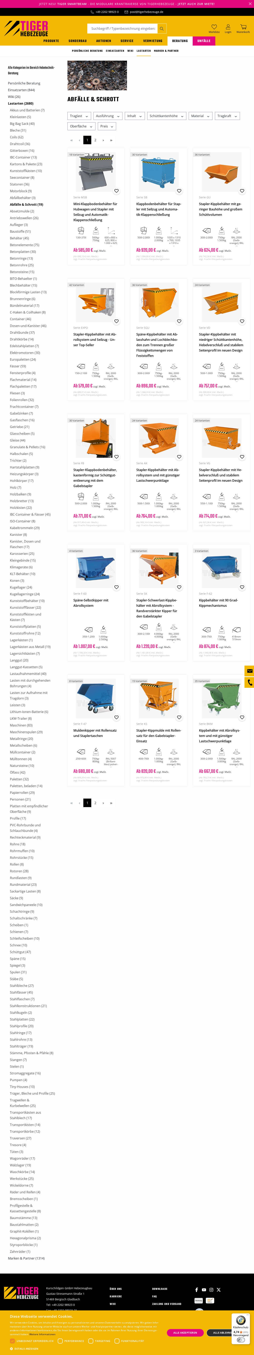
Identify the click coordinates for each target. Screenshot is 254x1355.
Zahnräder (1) (20, 1251)
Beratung (180, 41)
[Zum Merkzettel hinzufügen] (116, 191)
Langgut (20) (19, 660)
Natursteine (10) (22, 766)
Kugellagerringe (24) (25, 594)
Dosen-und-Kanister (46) (28, 326)
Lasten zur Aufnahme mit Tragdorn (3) (29, 695)
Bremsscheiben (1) (24, 1199)
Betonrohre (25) (22, 265)
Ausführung (105, 116)
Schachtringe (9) (22, 911)
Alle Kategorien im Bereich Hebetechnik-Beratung (31, 70)
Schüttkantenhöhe (164, 116)
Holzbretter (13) (22, 501)
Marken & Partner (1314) (26, 1258)
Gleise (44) (17, 440)
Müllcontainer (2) (22, 752)
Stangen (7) (18, 1060)
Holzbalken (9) (20, 494)
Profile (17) (18, 818)
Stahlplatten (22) (22, 1019)
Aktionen (103, 41)
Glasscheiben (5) (22, 433)
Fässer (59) (18, 366)
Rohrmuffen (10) (22, 851)
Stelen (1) (17, 1066)
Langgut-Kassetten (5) (26, 667)
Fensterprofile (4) (23, 373)
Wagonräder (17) (22, 1158)
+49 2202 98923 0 (107, 12)
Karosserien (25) (22, 553)
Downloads (160, 1289)
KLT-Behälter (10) (22, 574)
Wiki (113, 1304)
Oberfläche (78, 126)
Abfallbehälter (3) (23, 198)
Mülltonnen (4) (21, 759)
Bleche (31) (18, 130)
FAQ (154, 1297)
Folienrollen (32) (22, 400)
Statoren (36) (19, 184)
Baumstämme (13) (23, 1218)
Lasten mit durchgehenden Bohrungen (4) (30, 683)
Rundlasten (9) (21, 878)
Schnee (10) (18, 945)
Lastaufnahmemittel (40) (28, 674)
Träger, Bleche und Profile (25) (32, 1093)
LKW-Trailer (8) (21, 718)
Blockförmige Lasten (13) (28, 292)
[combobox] (122, 28)
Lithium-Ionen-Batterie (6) (29, 712)
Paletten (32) (19, 779)
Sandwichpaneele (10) (26, 905)
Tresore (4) (18, 1145)
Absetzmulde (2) (22, 211)
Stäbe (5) (16, 979)
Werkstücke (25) (22, 1178)
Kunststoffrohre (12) (25, 633)
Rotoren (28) (19, 871)
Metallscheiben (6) (23, 745)
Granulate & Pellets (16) (27, 447)
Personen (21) (20, 799)
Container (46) (20, 319)
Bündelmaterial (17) (24, 305)
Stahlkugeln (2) (21, 1012)
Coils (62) (16, 137)
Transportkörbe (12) (25, 1131)
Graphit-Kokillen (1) (24, 1231)
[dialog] (127, 1332)
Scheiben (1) (19, 925)
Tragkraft (224, 116)
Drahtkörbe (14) (22, 339)
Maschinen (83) (21, 725)
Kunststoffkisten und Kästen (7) (25, 617)
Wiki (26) (14, 97)
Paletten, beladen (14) (26, 786)
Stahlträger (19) (21, 1046)
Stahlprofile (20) (22, 1026)
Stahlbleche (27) (22, 985)
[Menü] (247, 1315)
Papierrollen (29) (22, 792)
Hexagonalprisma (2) (25, 1238)
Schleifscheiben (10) (24, 938)
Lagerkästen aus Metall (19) (30, 647)
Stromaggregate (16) (25, 1073)
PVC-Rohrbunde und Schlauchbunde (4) (25, 828)
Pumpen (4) (18, 1080)
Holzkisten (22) (21, 507)
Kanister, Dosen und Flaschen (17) (25, 544)
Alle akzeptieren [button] (185, 1332)
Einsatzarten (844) (21, 90)
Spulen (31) (18, 972)
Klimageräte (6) (21, 567)
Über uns (116, 1289)
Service (127, 41)
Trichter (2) (18, 460)
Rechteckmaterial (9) (25, 837)
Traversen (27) (20, 1138)
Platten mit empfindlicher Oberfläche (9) (29, 809)
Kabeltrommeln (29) (25, 528)
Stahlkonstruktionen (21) (28, 1006)
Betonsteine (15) (22, 272)
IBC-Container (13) (23, 157)
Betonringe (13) (21, 258)
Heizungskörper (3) (24, 474)
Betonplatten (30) (23, 251)
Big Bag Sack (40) (22, 123)
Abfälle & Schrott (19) (26, 204)
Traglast (76, 116)
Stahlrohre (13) (21, 1039)
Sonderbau (78, 41)
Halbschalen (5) (21, 454)
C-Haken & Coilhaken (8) (28, 312)
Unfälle (204, 41)
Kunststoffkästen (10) (26, 171)
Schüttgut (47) (20, 952)
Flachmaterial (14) (23, 379)
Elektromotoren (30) (25, 353)
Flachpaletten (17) (23, 386)
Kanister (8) (18, 534)
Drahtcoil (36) (20, 144)
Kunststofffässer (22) (25, 607)
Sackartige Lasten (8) (25, 891)
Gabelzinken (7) (21, 413)
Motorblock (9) (21, 191)
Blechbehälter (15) (23, 285)
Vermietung (153, 41)
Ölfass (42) (17, 772)
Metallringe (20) (21, 739)
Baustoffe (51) (20, 231)
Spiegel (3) (17, 965)
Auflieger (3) (19, 225)
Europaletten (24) (23, 359)
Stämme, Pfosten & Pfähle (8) (31, 1053)
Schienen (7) (19, 932)
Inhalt (132, 116)
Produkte (51, 41)
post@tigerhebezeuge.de (146, 12)
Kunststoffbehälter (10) (27, 601)
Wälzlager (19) (20, 1165)
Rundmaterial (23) (23, 884)
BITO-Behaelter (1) (23, 278)
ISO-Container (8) (22, 521)
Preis (104, 126)
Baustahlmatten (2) (24, 1224)
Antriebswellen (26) (24, 218)
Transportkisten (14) (25, 1125)
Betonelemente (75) (24, 245)
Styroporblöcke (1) (24, 1245)
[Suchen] (162, 28)
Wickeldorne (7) (21, 1185)
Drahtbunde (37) (22, 332)
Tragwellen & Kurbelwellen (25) (23, 1103)
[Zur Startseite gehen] (26, 28)
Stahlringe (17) (21, 1033)
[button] (85, 1349)
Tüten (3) (16, 1152)
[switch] (241, 1340)
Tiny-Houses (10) (22, 1087)
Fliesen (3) (17, 393)
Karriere (116, 1297)
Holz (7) (15, 487)
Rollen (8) (17, 864)
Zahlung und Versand (167, 1304)
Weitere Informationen (42, 1334)
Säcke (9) (16, 898)
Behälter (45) (19, 238)
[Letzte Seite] (111, 140)
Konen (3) (17, 580)
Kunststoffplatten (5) (25, 626)
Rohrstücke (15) (21, 857)
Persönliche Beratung (24, 83)
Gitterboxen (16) (22, 150)
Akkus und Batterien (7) (27, 110)
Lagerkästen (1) (21, 640)
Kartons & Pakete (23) (26, 164)
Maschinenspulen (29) (26, 732)
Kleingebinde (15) (23, 560)
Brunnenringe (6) (22, 299)
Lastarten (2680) (20, 103)
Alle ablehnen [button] (223, 1332)
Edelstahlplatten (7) (24, 346)
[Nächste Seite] (103, 140)
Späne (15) (18, 959)
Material (197, 116)
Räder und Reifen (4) (25, 1192)
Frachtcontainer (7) (24, 406)
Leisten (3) (17, 705)
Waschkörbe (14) (22, 1172)
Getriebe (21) (19, 427)
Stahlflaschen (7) (22, 999)
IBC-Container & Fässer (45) (30, 514)
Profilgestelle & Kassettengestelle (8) (25, 1208)
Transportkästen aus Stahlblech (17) (25, 1115)
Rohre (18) (17, 844)
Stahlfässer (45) (21, 992)
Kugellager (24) (21, 587)
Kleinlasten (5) (20, 117)
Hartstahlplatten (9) (24, 467)
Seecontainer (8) (22, 177)
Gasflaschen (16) (22, 420)
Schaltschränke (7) (23, 918)
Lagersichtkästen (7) (25, 653)
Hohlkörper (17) (22, 481)
